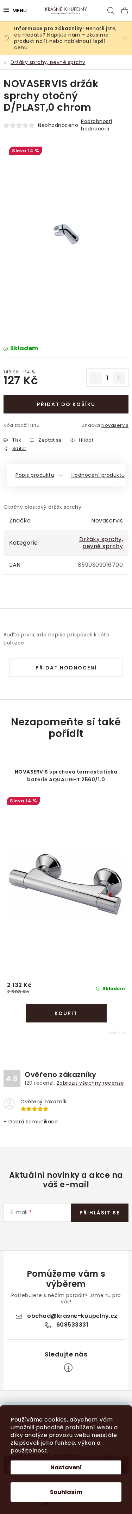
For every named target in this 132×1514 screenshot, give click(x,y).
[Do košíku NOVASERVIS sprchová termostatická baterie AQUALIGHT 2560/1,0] (66, 1013)
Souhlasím (66, 1492)
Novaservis (114, 425)
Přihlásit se (100, 1212)
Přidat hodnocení (66, 667)
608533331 (72, 1325)
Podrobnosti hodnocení (96, 125)
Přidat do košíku (66, 404)
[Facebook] (68, 1368)
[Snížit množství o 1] (95, 378)
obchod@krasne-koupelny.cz (72, 1316)
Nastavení (66, 1467)
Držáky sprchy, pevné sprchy (101, 542)
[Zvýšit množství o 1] (119, 378)
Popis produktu (34, 475)
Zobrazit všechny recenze (90, 1082)
